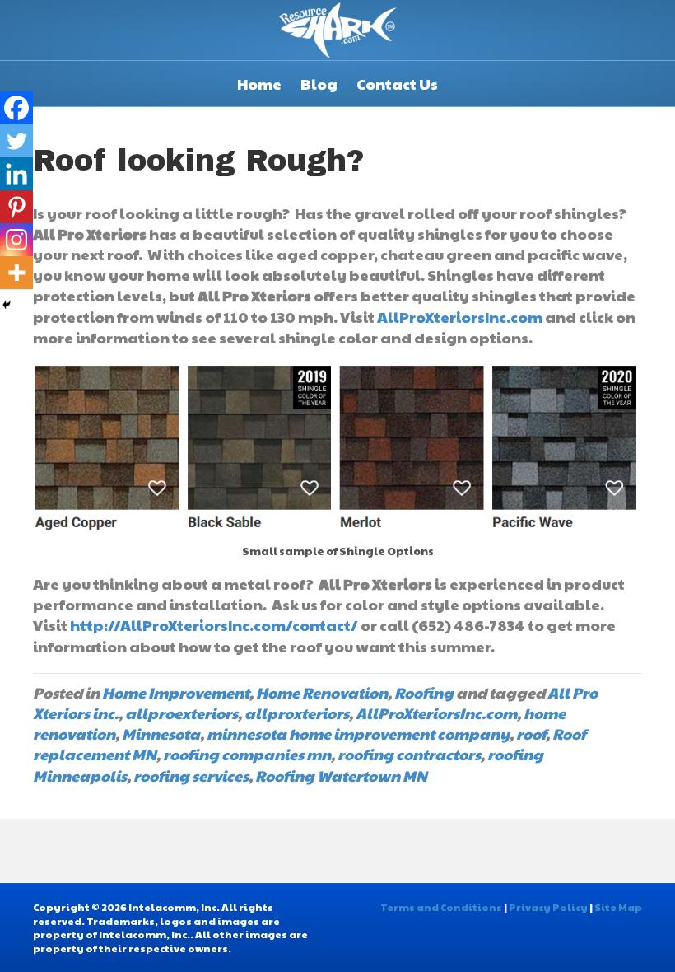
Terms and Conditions (441, 907)
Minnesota (161, 733)
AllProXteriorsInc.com (459, 316)
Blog (319, 83)
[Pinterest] (16, 206)
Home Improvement (175, 692)
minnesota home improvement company (358, 733)
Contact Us (397, 83)
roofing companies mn (247, 754)
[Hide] (6, 304)
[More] (16, 272)
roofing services (191, 775)
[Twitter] (16, 140)
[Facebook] (16, 107)
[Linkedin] (16, 173)
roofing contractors (409, 754)
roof (531, 733)
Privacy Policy (548, 907)
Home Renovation (322, 692)
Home (259, 83)
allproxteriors (296, 713)
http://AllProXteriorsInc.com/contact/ (214, 625)
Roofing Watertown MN (341, 775)
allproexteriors (181, 713)
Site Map (618, 907)
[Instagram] (16, 239)
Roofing (424, 692)
